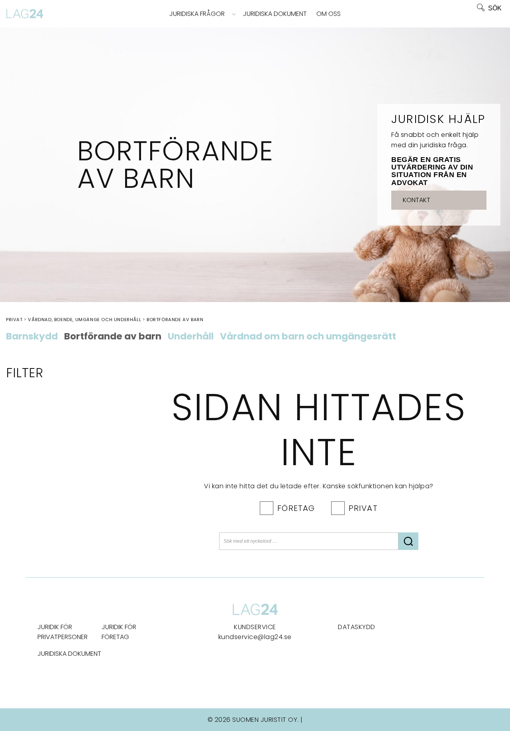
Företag (296, 508)
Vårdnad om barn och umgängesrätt (308, 336)
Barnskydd (32, 336)
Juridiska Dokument (275, 13)
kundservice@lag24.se (255, 636)
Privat (363, 508)
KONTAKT (416, 200)
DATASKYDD (356, 627)
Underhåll (191, 336)
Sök (495, 8)
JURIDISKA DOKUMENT (69, 653)
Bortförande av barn (112, 336)
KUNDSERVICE (255, 627)
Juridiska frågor (197, 13)
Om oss (328, 13)
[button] (408, 541)
